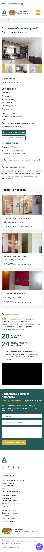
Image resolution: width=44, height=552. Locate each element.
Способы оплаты (8, 518)
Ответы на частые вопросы (13, 480)
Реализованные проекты (11, 503)
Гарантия (5, 516)
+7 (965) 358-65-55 (12, 3)
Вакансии (5, 488)
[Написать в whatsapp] (22, 4)
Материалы (6, 498)
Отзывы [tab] (22, 167)
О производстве (8, 486)
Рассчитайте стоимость (13, 138)
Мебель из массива (9, 501)
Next (40, 65)
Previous (3, 65)
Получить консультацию (14, 132)
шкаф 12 (37, 160)
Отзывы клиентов (9, 483)
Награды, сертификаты (11, 491)
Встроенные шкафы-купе (13, 160)
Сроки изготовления (10, 513)
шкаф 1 (28, 160)
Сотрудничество (8, 521)
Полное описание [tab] (9, 167)
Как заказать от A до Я (11, 510)
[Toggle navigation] (38, 13)
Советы (5, 506)
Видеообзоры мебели (10, 495)
